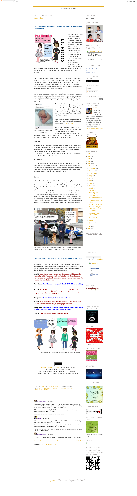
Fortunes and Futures (95, 204)
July (90, 178)
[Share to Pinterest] (71, 386)
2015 (89, 159)
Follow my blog (94, 277)
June (90, 181)
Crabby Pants (55, 388)
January (91, 223)
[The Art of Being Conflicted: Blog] (86, 70)
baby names (46, 388)
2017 (89, 154)
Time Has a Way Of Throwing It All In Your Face (95, 208)
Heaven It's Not (93, 195)
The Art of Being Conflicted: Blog (92, 68)
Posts (89, 88)
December (92, 166)
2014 (89, 161)
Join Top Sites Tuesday (52, 367)
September (92, 173)
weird (46, 389)
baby (40, 388)
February (92, 220)
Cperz (44, 386)
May (90, 183)
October (91, 171)
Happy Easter (93, 190)
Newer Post (37, 441)
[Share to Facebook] (69, 386)
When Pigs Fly (93, 193)
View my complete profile (94, 128)
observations (92, 274)
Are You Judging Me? (95, 197)
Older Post (79, 441)
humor (97, 274)
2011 (89, 228)
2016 (89, 156)
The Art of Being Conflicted (93, 272)
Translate (99, 259)
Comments (91, 91)
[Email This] (65, 386)
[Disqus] (58, 419)
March (91, 188)
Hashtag (64, 388)
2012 (89, 226)
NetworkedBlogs (93, 268)
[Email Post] (62, 386)
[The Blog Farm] (94, 263)
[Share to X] (68, 386)
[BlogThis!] (66, 386)
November (92, 168)
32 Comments (57, 386)
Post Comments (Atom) (49, 444)
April (91, 185)
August (91, 176)
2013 (89, 163)
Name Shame (93, 217)
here (66, 123)
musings (91, 275)
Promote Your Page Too (90, 72)
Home (59, 441)
